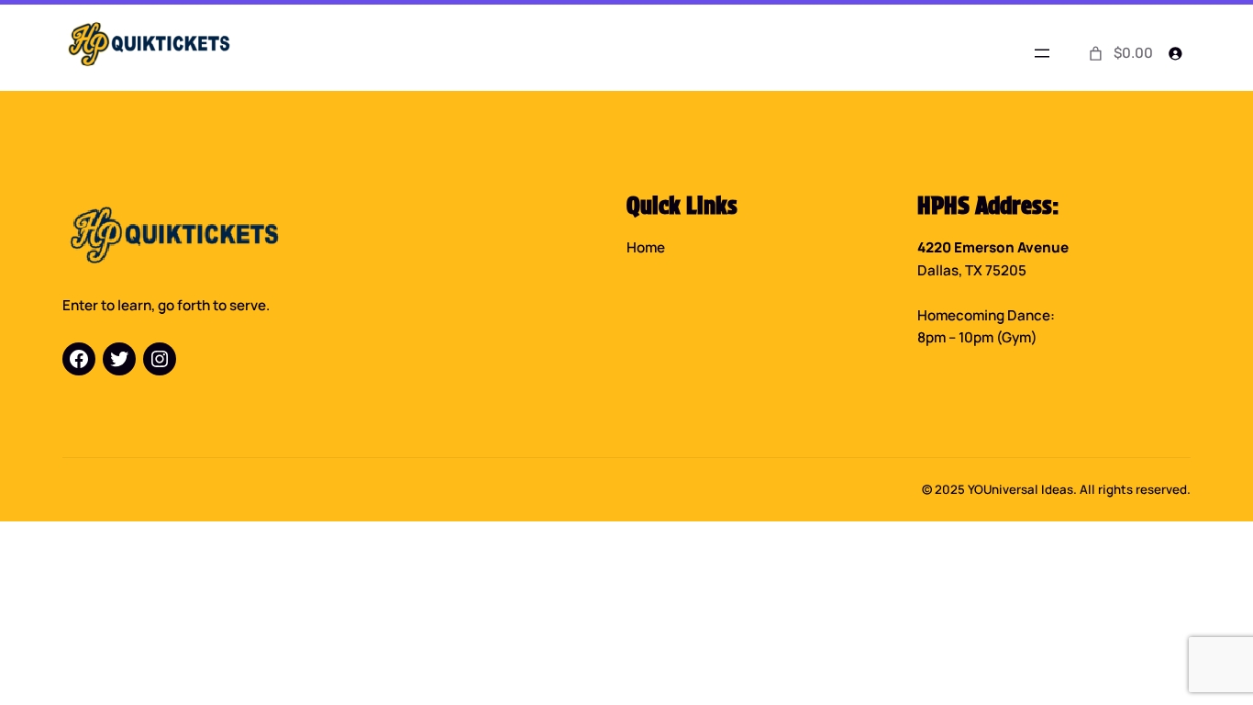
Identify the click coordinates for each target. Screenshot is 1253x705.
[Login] (1175, 53)
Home (645, 247)
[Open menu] (1042, 53)
